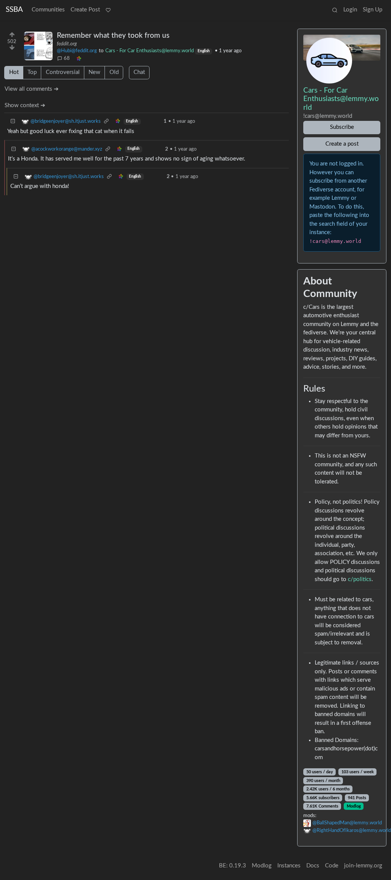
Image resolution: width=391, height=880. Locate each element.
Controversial (63, 72)
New (94, 72)
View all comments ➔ (32, 89)
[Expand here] (38, 46)
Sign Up (372, 10)
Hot (14, 72)
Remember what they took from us (113, 35)
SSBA (14, 9)
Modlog (354, 806)
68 (67, 58)
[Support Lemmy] (108, 10)
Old (114, 72)
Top (32, 72)
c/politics (360, 579)
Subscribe (342, 127)
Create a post (342, 144)
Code (331, 866)
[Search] (334, 10)
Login (350, 10)
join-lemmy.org (363, 866)
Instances (289, 866)
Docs (312, 866)
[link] (78, 59)
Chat (139, 72)
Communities (48, 10)
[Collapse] (13, 121)
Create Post (85, 10)
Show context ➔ (25, 105)
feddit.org (67, 44)
